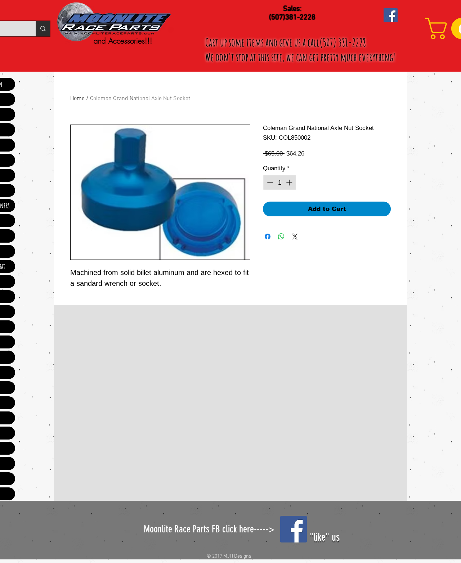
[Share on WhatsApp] (281, 236)
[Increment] (290, 182)
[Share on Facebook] (267, 236)
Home (77, 98)
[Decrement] (269, 182)
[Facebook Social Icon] (391, 15)
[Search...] (43, 28)
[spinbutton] (280, 182)
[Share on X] (295, 236)
